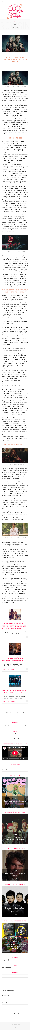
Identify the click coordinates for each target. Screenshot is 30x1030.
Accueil (12, 27)
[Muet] (23, 758)
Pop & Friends (5, 766)
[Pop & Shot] (15, 11)
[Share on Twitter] (21, 712)
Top (15, 1027)
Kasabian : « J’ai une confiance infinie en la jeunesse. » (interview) (15, 910)
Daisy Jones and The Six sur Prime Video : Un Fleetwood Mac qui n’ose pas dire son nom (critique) (14, 626)
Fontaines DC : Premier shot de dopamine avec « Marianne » (15, 838)
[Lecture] (4, 758)
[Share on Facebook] (19, 712)
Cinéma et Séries (12, 54)
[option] (15, 792)
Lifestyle (15, 941)
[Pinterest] (23, 712)
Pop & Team (4, 769)
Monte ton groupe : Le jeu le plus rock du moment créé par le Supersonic (15, 946)
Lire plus (8, 712)
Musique (15, 834)
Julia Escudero (15, 64)
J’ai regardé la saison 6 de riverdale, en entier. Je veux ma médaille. (15, 59)
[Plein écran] (26, 758)
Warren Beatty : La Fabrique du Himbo (15, 874)
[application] (15, 753)
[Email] (25, 712)
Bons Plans (15, 798)
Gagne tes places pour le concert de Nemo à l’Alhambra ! (15, 802)
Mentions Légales (5, 995)
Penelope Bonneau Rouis (8, 637)
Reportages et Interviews (15, 905)
